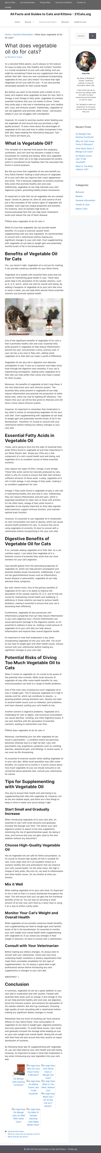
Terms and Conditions (63, 2)
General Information (48, 22)
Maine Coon (81, 209)
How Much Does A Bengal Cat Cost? (48, 1073)
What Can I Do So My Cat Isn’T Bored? (48, 1101)
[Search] (92, 36)
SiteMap (8, 7)
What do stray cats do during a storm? (24, 1134)
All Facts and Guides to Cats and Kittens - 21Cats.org (50, 14)
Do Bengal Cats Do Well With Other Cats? (18, 1117)
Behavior (65, 22)
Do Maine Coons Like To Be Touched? (33, 1089)
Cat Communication (27, 2)
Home (17, 22)
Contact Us (81, 2)
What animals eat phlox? (18, 1137)
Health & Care (80, 22)
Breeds (28, 22)
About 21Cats (10, 2)
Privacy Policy (45, 2)
